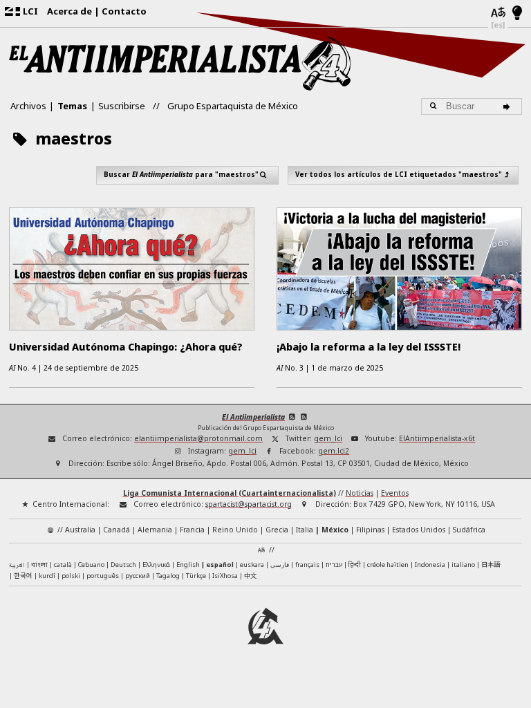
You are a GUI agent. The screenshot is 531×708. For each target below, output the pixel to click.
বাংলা (39, 565)
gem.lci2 (333, 451)
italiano (463, 564)
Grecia (277, 529)
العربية (17, 565)
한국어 (23, 575)
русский (137, 575)
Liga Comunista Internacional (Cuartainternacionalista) (229, 493)
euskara (252, 564)
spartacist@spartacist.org (248, 504)
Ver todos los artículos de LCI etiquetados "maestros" (398, 174)
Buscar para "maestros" (181, 174)
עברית (334, 564)
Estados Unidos (418, 529)
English (188, 564)
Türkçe (196, 575)
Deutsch (123, 564)
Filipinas (370, 529)
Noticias (359, 493)
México (335, 529)
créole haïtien (388, 564)
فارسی (279, 564)
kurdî (47, 575)
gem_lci (328, 438)
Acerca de (69, 11)
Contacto (124, 11)
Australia (80, 529)
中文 (250, 575)
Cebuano (91, 564)
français (307, 564)
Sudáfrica (469, 529)
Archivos (28, 106)
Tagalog (168, 575)
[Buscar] (508, 106)
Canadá (116, 529)
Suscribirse (121, 106)
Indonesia (430, 564)
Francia (192, 529)
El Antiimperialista (253, 417)
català (63, 564)
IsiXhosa (225, 575)
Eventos (395, 493)
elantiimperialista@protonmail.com (198, 438)
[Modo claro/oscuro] (517, 14)
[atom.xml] (292, 417)
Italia (304, 529)
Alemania (155, 529)
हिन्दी (354, 564)
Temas (72, 106)
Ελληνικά (156, 564)
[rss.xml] (304, 417)
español (220, 564)
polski (71, 575)
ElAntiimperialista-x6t (437, 438)
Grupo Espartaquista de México (232, 106)
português (102, 575)
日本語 (490, 564)
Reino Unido (235, 529)
